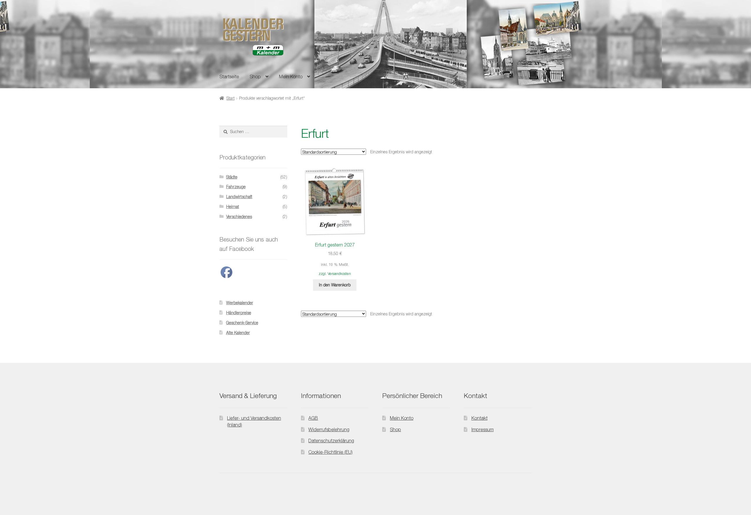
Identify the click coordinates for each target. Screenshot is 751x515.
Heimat (232, 206)
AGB (313, 418)
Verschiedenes (239, 216)
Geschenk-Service (242, 322)
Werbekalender (239, 302)
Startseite (229, 76)
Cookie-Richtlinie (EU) (330, 452)
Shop (255, 76)
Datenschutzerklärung (331, 440)
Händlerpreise (238, 312)
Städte (231, 176)
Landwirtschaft (239, 196)
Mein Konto (290, 76)
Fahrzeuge (236, 186)
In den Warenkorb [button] (335, 284)
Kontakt (479, 418)
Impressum (482, 429)
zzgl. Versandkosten (335, 273)
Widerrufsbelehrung (328, 429)
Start (230, 98)
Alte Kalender (238, 332)
